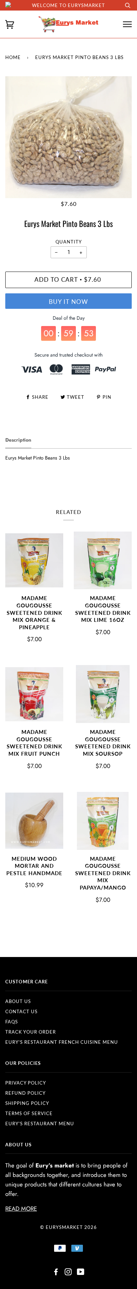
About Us (18, 1001)
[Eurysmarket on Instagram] (68, 1273)
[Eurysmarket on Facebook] (56, 1273)
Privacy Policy (25, 1083)
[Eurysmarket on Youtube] (81, 1273)
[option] (68, 137)
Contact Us (21, 1011)
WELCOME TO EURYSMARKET (68, 5)
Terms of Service (29, 1113)
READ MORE (21, 1208)
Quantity (69, 242)
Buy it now (68, 301)
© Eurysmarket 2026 (68, 1227)
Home (13, 57)
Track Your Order (30, 1032)
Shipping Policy (27, 1103)
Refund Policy (25, 1093)
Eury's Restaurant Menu (39, 1123)
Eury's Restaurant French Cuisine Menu (61, 1042)
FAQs (11, 1021)
